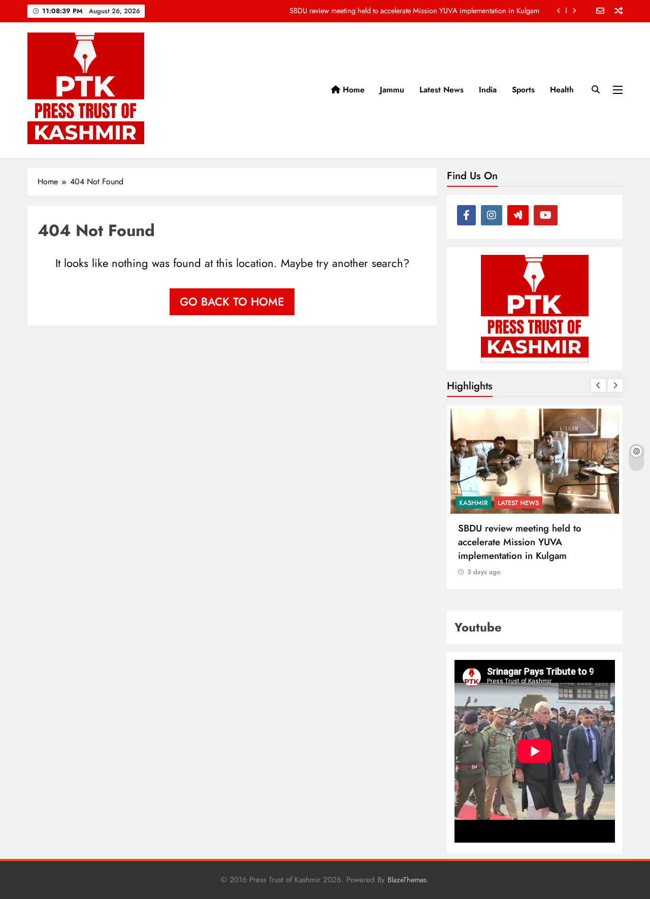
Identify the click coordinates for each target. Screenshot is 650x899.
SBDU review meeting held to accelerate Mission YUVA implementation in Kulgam (414, 11)
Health (562, 89)
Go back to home (232, 301)
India (488, 89)
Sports (523, 89)
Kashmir (473, 503)
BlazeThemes (407, 880)
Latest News (441, 89)
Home (352, 89)
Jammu (392, 89)
